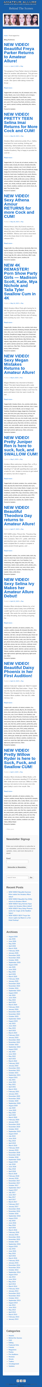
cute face (12, 635)
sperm (9, 104)
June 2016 (12, 1223)
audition (12, 630)
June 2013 (12, 1307)
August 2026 (13, 936)
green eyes (15, 719)
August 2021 (13, 1077)
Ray (22, 66)
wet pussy (16, 348)
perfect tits (30, 724)
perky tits (15, 420)
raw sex (17, 644)
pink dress (24, 495)
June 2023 (12, 1026)
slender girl (18, 735)
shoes (27, 497)
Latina (19, 255)
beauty (15, 165)
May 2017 (12, 1197)
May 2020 (12, 1113)
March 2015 (13, 1258)
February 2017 (14, 1204)
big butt (27, 798)
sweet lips (34, 651)
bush (31, 92)
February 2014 (14, 1289)
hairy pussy (31, 172)
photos (33, 99)
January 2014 (13, 1291)
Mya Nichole (27, 339)
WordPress (21, 1386)
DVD (10, 1340)
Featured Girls (14, 1345)
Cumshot (25, 253)
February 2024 (14, 1007)
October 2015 (13, 1242)
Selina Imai (33, 181)
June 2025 (12, 969)
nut (26, 99)
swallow (14, 186)
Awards (11, 1335)
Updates (12, 109)
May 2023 (12, 1028)
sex (5, 104)
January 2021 (13, 1094)
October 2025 (13, 960)
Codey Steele (8, 95)
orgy (10, 341)
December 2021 (14, 1068)
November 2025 (14, 958)
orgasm (6, 341)
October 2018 (13, 1157)
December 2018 (14, 1152)
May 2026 (12, 944)
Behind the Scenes (15, 1338)
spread (13, 104)
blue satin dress (13, 712)
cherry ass (7, 632)
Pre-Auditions (13, 1354)
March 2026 (13, 948)
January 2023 (13, 1037)
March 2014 (13, 1286)
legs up (6, 339)
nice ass (17, 418)
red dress (27, 102)
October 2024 (13, 988)
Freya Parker (23, 97)
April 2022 (12, 1059)
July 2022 (12, 1051)
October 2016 (13, 1213)
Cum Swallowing (15, 490)
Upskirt (26, 500)
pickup (21, 642)
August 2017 (13, 1190)
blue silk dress (22, 712)
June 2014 (12, 1279)
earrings (31, 717)
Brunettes (21, 250)
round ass (34, 423)
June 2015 (12, 1251)
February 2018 (14, 1176)
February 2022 (14, 1063)
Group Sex (16, 337)
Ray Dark (21, 102)
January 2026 (13, 953)
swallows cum (21, 186)
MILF (30, 255)
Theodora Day (26, 569)
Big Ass (22, 710)
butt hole (26, 406)
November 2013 (14, 1296)
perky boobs (10, 812)
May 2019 (12, 1141)
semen (33, 102)
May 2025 (12, 972)
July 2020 (12, 1108)
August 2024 (13, 993)
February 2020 (14, 1120)
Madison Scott (13, 339)
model (33, 637)
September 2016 (14, 1216)
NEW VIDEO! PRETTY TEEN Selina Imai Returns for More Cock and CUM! (21, 122)
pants (29, 99)
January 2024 (13, 1009)
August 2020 (13, 1105)
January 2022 (13, 1066)
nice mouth (24, 418)
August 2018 (13, 1162)
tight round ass (15, 742)
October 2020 (13, 1101)
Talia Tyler (17, 346)
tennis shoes (30, 186)
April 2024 (12, 1002)
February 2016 (14, 1232)
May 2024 (12, 1000)
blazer (22, 165)
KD (15, 255)
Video (17, 188)
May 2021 (12, 1084)
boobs (16, 250)
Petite (28, 176)
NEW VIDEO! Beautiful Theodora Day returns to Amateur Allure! (19, 515)
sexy (23, 497)
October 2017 (13, 1185)
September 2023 (14, 1019)
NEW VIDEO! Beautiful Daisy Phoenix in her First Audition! (19, 669)
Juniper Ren (14, 493)
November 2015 (14, 1239)
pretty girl (10, 423)
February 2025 (14, 979)
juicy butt (9, 637)
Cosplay (10, 167)
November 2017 (14, 1183)
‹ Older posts (10, 829)
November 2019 (14, 1127)
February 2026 (14, 951)
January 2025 (13, 981)
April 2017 (12, 1199)
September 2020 (14, 1103)
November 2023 (14, 1014)
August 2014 (13, 1274)
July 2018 (12, 1164)
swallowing (25, 104)
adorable (15, 628)
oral (19, 176)
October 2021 (13, 1073)
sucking (18, 104)
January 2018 (13, 1178)
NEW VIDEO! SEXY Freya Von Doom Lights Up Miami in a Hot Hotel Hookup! (20, 918)
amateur (31, 162)
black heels (18, 486)
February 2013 (14, 1317)
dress (5, 413)
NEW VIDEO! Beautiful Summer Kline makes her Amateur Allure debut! (20, 894)
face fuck (6, 337)
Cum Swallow (13, 169)
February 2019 (14, 1148)
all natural (15, 92)
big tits (6, 250)
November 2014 (14, 1267)
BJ (23, 92)
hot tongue (13, 416)
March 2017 (13, 1202)
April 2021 (12, 1087)
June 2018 (12, 1166)
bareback (7, 329)
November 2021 (14, 1070)
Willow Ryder (12, 822)
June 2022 (12, 1054)
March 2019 (13, 1145)
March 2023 (13, 1033)
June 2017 (12, 1195)
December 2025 (14, 955)
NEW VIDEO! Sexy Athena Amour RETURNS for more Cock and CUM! (19, 206)
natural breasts (8, 176)
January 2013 (13, 1319)
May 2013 (12, 1310)
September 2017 (14, 1188)
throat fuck (29, 346)
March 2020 (13, 1117)
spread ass (19, 344)
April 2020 (12, 1115)
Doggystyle (15, 97)
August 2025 (13, 965)
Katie (34, 337)
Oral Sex (23, 176)
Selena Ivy (10, 646)
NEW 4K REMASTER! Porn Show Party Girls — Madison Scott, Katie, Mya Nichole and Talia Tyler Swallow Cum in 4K (20, 281)
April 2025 (12, 974)
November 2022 (14, 1042)
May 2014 (12, 1281)
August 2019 (13, 1134)
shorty (13, 183)
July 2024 (12, 995)
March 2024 (13, 1005)
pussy (16, 102)
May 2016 (12, 1225)
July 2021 (12, 1080)
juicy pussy (28, 337)
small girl (19, 183)
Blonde (15, 329)
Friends (11, 1347)
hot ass (22, 337)
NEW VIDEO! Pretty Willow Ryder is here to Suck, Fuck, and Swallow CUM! (20, 758)
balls (5, 486)
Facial (6, 255)
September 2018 (14, 1159)
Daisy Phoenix (17, 717)
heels (29, 97)
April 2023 (12, 1030)
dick (22, 490)
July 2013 (12, 1305)
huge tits (11, 255)
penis (11, 495)
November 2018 (14, 1155)
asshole (6, 165)
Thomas (23, 346)
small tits (11, 649)
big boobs (28, 248)
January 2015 (13, 1263)
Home (6, 35)
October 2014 (13, 1270)
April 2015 (12, 1256)
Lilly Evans (24, 255)
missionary (7, 99)
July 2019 (12, 1136)
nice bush (27, 808)
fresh (19, 172)
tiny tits (13, 188)
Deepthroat (7, 97)
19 (13, 162)
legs (20, 493)
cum (14, 95)
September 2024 (14, 990)
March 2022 (13, 1061)
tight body (19, 653)
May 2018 (12, 1169)
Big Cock (34, 248)
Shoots (11, 1359)
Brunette (33, 165)
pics (5, 102)
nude (22, 99)
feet (23, 562)
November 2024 (14, 986)
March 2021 (13, 1089)
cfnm (34, 92)
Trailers (11, 1361)
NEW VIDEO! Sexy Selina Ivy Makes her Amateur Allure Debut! (19, 587)
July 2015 (12, 1249)
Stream (9, 186)
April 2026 (12, 946)
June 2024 (12, 998)
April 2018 (12, 1171)
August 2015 (13, 1246)
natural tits (12, 639)
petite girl (26, 726)
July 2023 (12, 1023)
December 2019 (14, 1124)
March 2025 (13, 976)
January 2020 (13, 1122)
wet (5, 107)
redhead (32, 179)
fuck (23, 172)
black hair (13, 558)
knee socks (27, 174)
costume (15, 167)
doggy (36, 169)
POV (12, 102)
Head (33, 635)
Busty (26, 250)
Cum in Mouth (20, 95)
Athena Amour (19, 248)
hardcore (7, 174)
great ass (17, 805)
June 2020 (12, 1110)
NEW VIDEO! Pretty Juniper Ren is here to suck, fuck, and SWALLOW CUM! (21, 445)
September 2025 (14, 962)
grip (26, 172)
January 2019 (13, 1150)
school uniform (8, 181)
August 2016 (13, 1218)
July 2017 (12, 1192)
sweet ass (10, 346)
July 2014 (12, 1277)
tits (30, 104)
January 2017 (13, 1206)
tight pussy (19, 430)
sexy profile (15, 425)
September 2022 (14, 1047)
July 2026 (12, 939)
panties (6, 495)
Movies (13, 99)
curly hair (20, 803)
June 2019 (12, 1138)
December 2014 (14, 1265)
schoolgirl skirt (24, 181)
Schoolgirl (17, 181)
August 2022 (13, 1049)
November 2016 (14, 1211)
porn (8, 102)
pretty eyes (21, 179)
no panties (10, 810)
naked (18, 99)
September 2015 (14, 1244)
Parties (11, 1352)
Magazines (12, 1350)
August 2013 (13, 1303)
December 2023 (14, 1012)
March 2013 (13, 1314)
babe (11, 165)
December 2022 (14, 1040)
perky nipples (13, 726)
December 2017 (14, 1181)
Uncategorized (14, 1364)
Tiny (8, 188)
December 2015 (14, 1237)
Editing (11, 1343)
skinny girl (11, 735)
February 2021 (14, 1091)
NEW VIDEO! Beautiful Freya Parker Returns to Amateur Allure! (19, 52)
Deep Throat (22, 169)
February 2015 (14, 1260)
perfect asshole (21, 724)
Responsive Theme (25, 1384)
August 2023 (13, 1021)
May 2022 (12, 1056)
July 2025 (12, 967)
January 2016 (13, 1235)
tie (36, 186)
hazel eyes (13, 174)
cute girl (18, 635)
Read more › (8, 88)
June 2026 (12, 941)
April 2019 (12, 1143)
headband (20, 174)
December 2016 (14, 1209)
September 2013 (14, 1300)
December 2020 (14, 1096)
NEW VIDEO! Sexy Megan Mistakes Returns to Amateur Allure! (19, 364)
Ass (20, 92)
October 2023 (13, 1016)
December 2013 (14, 1293)
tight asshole (11, 430)
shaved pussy (31, 646)
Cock (15, 488)
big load (10, 486)
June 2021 (12, 1082)
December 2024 (14, 983)
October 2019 (13, 1129)
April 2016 (12, 1228)
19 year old (18, 162)
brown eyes (7, 801)
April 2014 (12, 1284)
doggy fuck (7, 172)
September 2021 (14, 1075)
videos (33, 104)
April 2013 (12, 1312)
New (17, 639)
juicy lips (15, 637)
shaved (24, 646)
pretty (15, 179)
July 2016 (12, 1220)
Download (14, 172)
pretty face (7, 644)
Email (8, 858)
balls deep (33, 327)
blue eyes (31, 486)
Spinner (21, 649)
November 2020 (14, 1098)
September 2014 (14, 1272)
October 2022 (13, 1044)
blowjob (26, 92)
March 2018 (13, 1174)
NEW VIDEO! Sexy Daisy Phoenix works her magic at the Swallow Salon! (20, 911)
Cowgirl (28, 488)
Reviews (12, 1357)
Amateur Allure (16, 327)
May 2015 (12, 1253)
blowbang (21, 329)
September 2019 (14, 1131)
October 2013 (13, 1298)
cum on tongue (29, 95)
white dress (16, 572)
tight (5, 188)
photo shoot (10, 642)
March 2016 (13, 1230)
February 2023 (14, 1035)
